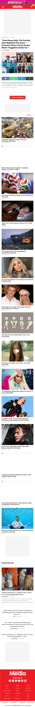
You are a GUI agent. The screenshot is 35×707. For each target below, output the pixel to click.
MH (14, 616)
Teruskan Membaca (17, 97)
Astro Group (28, 705)
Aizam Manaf (6, 50)
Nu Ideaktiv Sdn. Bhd (16, 705)
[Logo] (17, 6)
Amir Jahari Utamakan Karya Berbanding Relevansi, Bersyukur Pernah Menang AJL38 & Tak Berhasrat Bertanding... (17, 624)
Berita (12, 37)
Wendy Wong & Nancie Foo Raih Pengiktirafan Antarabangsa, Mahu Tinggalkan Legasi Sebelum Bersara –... (17, 612)
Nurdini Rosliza (14, 628)
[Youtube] (22, 681)
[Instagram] (13, 681)
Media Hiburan (5, 37)
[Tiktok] (19, 681)
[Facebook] (10, 681)
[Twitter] (16, 681)
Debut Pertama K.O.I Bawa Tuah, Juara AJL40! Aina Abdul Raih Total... (16, 593)
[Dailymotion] (25, 681)
